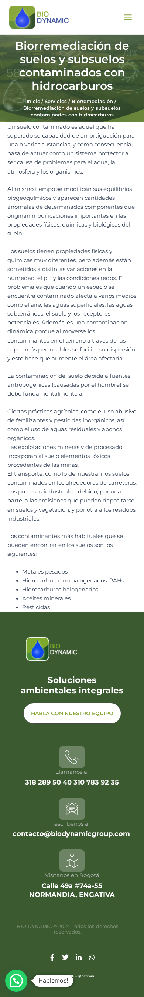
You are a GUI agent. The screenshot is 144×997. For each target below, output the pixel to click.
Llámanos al (72, 771)
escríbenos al (72, 823)
